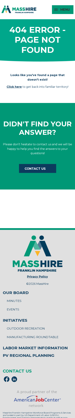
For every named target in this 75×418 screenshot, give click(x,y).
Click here (14, 86)
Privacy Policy (37, 276)
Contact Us (35, 168)
